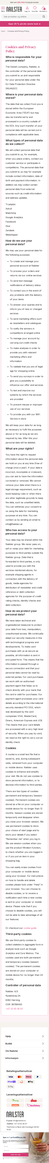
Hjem (3, 31)
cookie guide (30, 928)
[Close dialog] (2, 1134)
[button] (24, 1036)
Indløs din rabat (15, 1154)
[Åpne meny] (3, 8)
